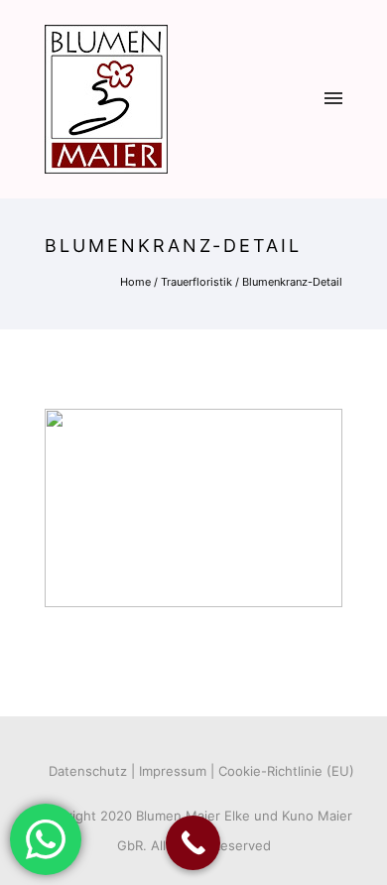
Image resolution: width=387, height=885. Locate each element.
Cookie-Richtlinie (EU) (286, 771)
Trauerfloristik (196, 282)
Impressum (172, 771)
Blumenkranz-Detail (292, 282)
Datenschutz (88, 771)
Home (135, 282)
